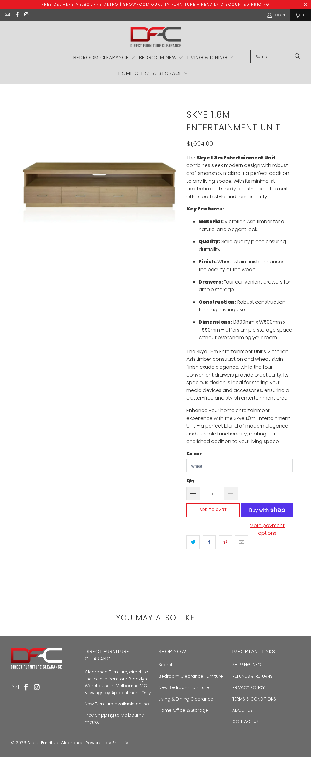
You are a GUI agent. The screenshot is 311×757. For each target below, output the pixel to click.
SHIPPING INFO (246, 665)
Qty (190, 481)
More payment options (267, 529)
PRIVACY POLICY (248, 687)
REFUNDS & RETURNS (252, 676)
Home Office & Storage (183, 710)
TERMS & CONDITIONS (254, 699)
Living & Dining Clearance (186, 699)
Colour (194, 454)
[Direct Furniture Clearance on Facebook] (16, 15)
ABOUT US (242, 710)
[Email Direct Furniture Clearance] (7, 15)
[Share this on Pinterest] (225, 542)
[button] (104, 58)
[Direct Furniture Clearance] (155, 37)
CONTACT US (245, 721)
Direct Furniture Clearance (55, 743)
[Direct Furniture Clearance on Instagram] (26, 15)
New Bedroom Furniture (184, 687)
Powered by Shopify (107, 743)
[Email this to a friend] (241, 542)
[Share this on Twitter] (193, 542)
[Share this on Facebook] (209, 542)
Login (279, 15)
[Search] (297, 56)
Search (166, 665)
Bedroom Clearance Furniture (191, 676)
